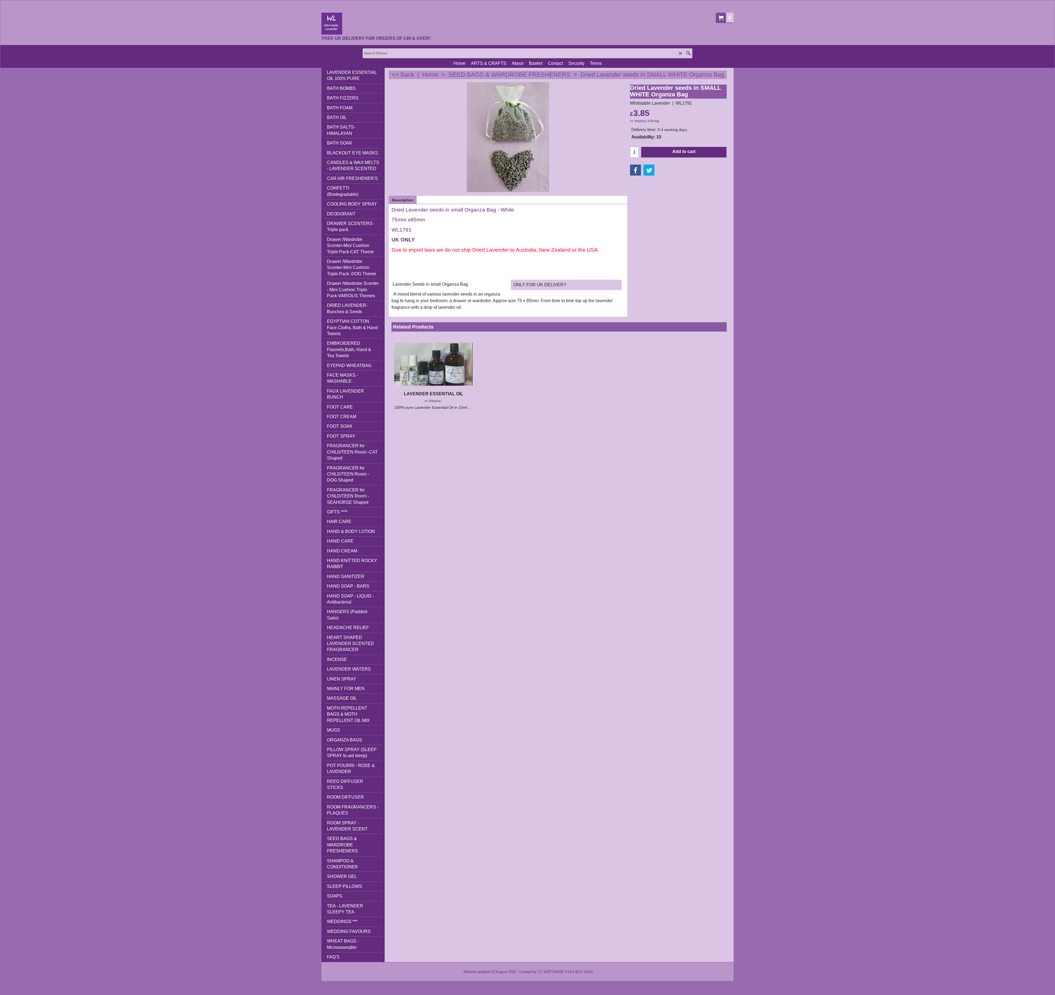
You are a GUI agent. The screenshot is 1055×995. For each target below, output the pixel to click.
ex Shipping (637, 121)
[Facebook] (635, 170)
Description (402, 200)
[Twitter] (648, 170)
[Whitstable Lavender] (376, 24)
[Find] (688, 53)
